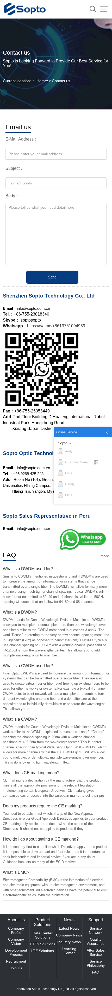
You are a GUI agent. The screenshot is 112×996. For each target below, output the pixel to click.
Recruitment (16, 961)
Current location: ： (19, 81)
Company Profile (16, 930)
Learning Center (69, 951)
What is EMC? (16, 872)
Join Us (16, 968)
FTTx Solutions (42, 944)
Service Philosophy (96, 963)
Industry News (69, 942)
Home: (42, 81)
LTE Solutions (42, 951)
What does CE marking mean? (31, 773)
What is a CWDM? (20, 719)
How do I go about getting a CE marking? (41, 839)
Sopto (62, 443)
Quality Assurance (95, 941)
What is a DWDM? (20, 612)
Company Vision (16, 941)
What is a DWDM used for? (28, 569)
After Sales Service (96, 952)
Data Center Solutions (43, 935)
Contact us (61, 81)
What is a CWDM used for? (28, 665)
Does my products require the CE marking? (42, 806)
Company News (69, 935)
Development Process (16, 952)
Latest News (69, 928)
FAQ (95, 972)
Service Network (95, 930)
